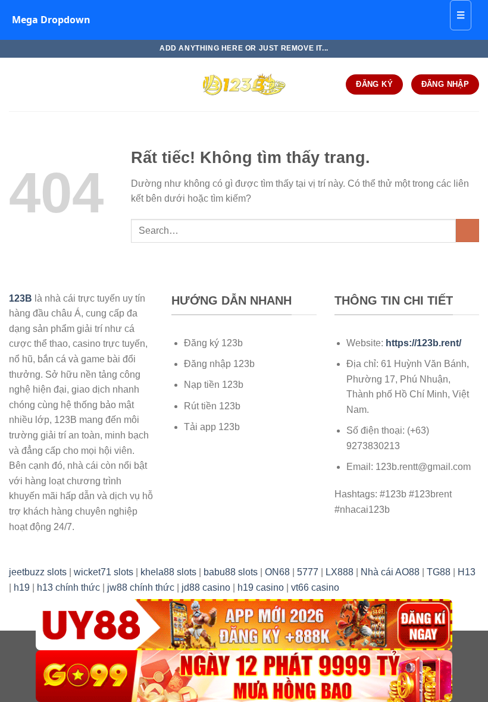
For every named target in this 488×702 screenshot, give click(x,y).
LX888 (340, 572)
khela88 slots (168, 572)
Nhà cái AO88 (390, 572)
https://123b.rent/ (423, 343)
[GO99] (244, 676)
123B (20, 298)
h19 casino (260, 587)
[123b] (244, 84)
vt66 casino (315, 587)
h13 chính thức (68, 587)
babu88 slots (231, 572)
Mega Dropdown (51, 19)
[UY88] (244, 625)
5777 (307, 572)
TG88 (439, 572)
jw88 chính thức (140, 587)
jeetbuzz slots (38, 572)
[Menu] (16, 84)
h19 (22, 587)
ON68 (277, 572)
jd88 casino (206, 587)
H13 (467, 572)
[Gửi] (467, 230)
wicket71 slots (103, 572)
